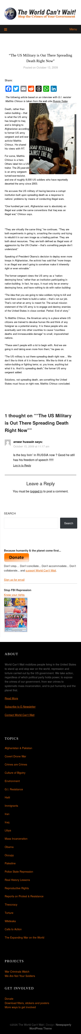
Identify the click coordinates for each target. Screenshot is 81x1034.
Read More (11, 698)
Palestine (10, 863)
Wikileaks (10, 921)
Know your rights (14, 595)
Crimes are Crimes (16, 764)
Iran (7, 814)
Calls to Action (13, 929)
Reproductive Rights (17, 888)
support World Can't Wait (41, 570)
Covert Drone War (15, 756)
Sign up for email (14, 579)
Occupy (9, 855)
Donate (9, 998)
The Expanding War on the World (24, 937)
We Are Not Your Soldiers (20, 976)
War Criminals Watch (17, 971)
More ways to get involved (20, 1007)
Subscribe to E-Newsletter (20, 706)
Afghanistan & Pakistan (18, 748)
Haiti (7, 797)
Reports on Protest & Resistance (24, 896)
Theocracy (11, 904)
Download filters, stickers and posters (27, 1003)
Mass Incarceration (16, 838)
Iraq (7, 822)
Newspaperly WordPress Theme (50, 1026)
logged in (36, 491)
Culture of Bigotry (15, 773)
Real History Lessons (17, 880)
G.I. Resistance (14, 789)
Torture (9, 913)
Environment (12, 781)
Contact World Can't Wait (19, 715)
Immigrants (11, 805)
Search (10, 513)
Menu (73, 29)
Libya (8, 830)
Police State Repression (19, 871)
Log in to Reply (22, 465)
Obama (9, 847)
